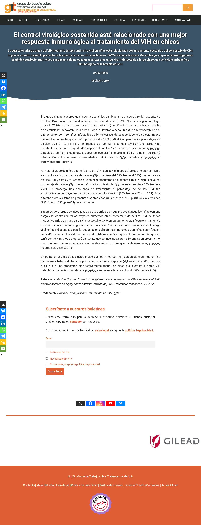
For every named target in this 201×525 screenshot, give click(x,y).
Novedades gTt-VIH (60, 358)
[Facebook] (3, 88)
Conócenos (138, 20)
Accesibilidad (169, 485)
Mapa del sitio (45, 485)
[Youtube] (110, 403)
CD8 (53, 179)
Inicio (10, 20)
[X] (3, 75)
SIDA (123, 157)
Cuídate (61, 20)
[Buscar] (188, 7)
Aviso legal (62, 485)
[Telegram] (3, 107)
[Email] (3, 119)
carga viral (153, 143)
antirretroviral (80, 125)
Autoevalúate (183, 20)
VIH (123, 121)
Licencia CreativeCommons (142, 485)
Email (49, 338)
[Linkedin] (3, 94)
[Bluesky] (3, 82)
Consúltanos (160, 20)
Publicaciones (99, 20)
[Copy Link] (3, 113)
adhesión (150, 157)
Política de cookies (111, 485)
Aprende (24, 20)
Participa (119, 20)
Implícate (78, 20)
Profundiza (42, 20)
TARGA (56, 125)
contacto (76, 321)
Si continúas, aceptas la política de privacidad (75, 364)
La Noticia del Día (59, 352)
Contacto (29, 485)
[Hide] (1, 125)
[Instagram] (100, 403)
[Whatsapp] (3, 101)
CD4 (53, 121)
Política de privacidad (84, 485)
